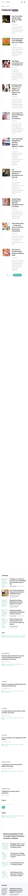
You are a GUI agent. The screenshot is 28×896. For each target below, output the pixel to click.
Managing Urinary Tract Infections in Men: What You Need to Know (17, 845)
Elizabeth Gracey (6, 762)
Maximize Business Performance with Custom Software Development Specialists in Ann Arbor (13, 657)
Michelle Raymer (14, 626)
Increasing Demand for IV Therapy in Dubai (17, 863)
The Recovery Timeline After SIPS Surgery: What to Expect (17, 855)
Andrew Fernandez (14, 596)
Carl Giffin (4, 681)
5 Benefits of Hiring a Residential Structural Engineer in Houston (16, 602)
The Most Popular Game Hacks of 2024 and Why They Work (13, 712)
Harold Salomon (5, 653)
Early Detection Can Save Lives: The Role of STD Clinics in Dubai (17, 873)
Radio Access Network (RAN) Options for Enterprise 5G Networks (14, 685)
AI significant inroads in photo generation (10, 792)
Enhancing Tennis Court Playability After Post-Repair (17, 40)
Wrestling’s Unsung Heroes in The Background (17, 63)
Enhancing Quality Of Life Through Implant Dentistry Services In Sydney (13, 836)
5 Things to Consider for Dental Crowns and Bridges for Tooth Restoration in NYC (18, 581)
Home (3, 6)
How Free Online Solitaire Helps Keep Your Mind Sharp (17, 19)
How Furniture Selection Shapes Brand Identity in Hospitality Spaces (17, 592)
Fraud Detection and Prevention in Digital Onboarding (12, 765)
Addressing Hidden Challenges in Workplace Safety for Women (17, 612)
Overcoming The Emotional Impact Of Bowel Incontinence (17, 115)
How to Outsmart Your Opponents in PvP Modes (14, 738)
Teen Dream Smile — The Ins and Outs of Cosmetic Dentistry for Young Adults (17, 227)
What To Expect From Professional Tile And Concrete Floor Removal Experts (17, 621)
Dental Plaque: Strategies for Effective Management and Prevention (17, 202)
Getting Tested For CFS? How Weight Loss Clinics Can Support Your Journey (17, 89)
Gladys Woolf (13, 586)
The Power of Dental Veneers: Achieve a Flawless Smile (18, 252)
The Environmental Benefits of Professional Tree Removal (17, 173)
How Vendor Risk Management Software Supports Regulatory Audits (17, 142)
